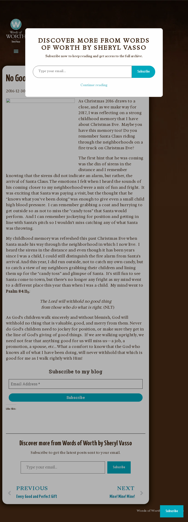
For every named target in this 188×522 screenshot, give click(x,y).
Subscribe (143, 71)
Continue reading (94, 85)
